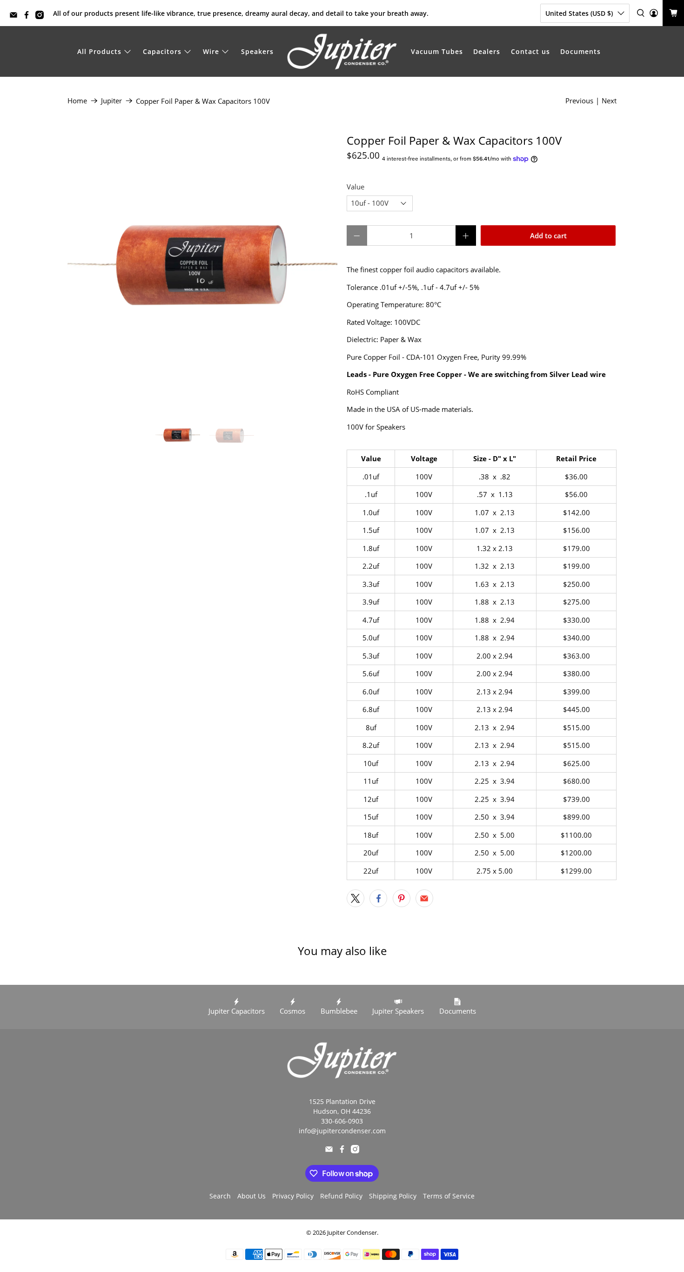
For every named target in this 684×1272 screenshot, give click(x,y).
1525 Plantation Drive (342, 1101)
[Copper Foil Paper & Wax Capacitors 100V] (202, 269)
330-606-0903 (342, 1121)
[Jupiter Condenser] (342, 52)
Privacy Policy (293, 1195)
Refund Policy (341, 1195)
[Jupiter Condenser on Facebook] (28, 16)
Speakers (257, 51)
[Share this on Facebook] (378, 898)
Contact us (530, 51)
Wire (211, 51)
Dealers (486, 51)
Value (355, 186)
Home (77, 100)
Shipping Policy (392, 1195)
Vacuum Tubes (437, 51)
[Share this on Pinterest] (401, 898)
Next (609, 100)
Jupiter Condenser (352, 1233)
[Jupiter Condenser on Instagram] (41, 16)
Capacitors (162, 51)
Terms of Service (449, 1195)
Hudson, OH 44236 (342, 1111)
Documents (580, 51)
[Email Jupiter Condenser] (15, 16)
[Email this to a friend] (424, 898)
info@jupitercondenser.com (342, 1130)
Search (220, 1195)
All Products (99, 51)
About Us (251, 1195)
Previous (579, 100)
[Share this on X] (355, 898)
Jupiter (111, 100)
